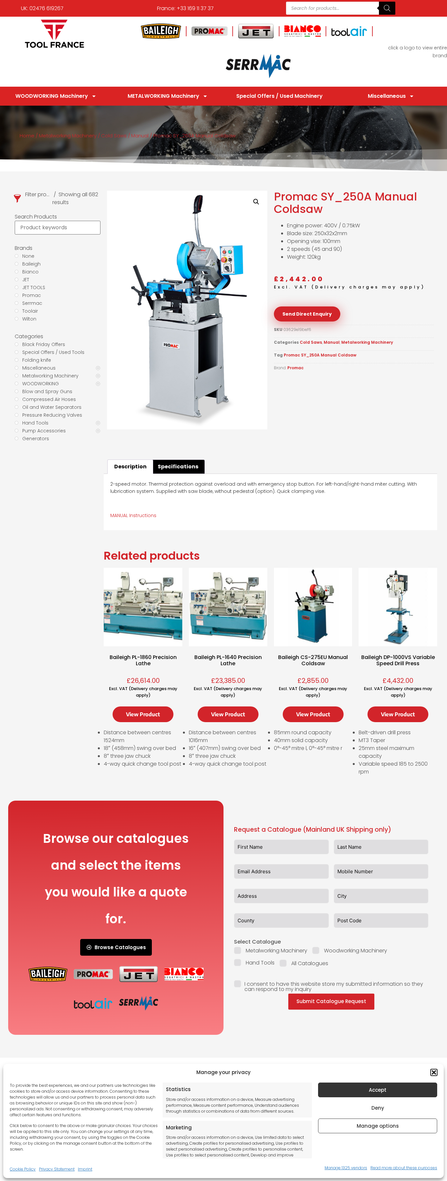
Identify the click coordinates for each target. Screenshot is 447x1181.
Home (27, 135)
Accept (377, 1089)
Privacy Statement (57, 1169)
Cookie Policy (23, 1169)
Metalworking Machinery (68, 135)
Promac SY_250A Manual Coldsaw (320, 355)
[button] (434, 1072)
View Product (143, 714)
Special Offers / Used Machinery (279, 96)
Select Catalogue (257, 942)
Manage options (378, 1125)
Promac (295, 368)
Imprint (85, 1169)
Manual (140, 135)
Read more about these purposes (403, 1168)
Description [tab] (130, 466)
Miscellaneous (387, 96)
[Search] (387, 8)
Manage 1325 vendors (346, 1168)
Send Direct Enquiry (307, 314)
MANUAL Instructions (133, 515)
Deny (377, 1107)
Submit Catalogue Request (331, 1001)
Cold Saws (114, 135)
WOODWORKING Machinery (51, 96)
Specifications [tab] (178, 466)
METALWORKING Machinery (163, 96)
